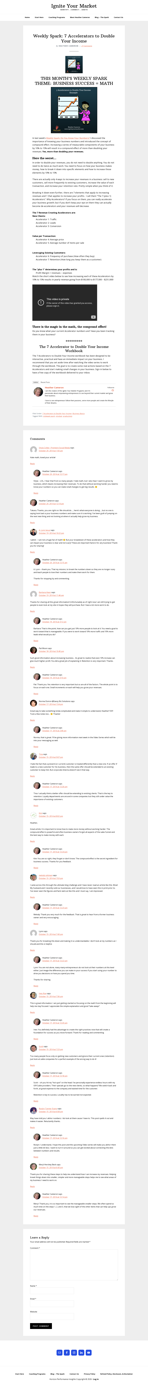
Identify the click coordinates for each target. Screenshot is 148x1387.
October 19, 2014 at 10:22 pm (51, 533)
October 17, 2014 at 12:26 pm (54, 786)
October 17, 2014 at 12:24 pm (54, 852)
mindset (59, 416)
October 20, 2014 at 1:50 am (51, 450)
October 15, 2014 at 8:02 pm (51, 816)
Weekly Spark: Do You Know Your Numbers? (68, 138)
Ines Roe (42, 993)
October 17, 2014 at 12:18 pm (54, 1076)
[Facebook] (112, 390)
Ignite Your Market (74, 6)
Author (36, 382)
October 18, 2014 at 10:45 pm (51, 651)
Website (33, 1311)
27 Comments (86, 46)
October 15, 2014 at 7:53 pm (51, 878)
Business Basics (78, 413)
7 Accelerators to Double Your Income (56, 413)
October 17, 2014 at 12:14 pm (54, 1197)
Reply (32, 463)
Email (33, 1299)
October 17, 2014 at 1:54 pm (51, 704)
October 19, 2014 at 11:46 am (51, 595)
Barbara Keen (45, 592)
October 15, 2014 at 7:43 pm (51, 934)
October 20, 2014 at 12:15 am (54, 562)
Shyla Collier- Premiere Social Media (54, 447)
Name (33, 1286)
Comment (35, 1248)
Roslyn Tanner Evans (48, 1108)
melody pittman (45, 875)
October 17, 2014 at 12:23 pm (54, 908)
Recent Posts (45, 382)
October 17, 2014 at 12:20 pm (54, 1023)
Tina (41, 754)
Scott (41, 1046)
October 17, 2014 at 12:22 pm (54, 961)
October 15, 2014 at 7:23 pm (51, 1049)
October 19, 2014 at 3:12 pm (54, 622)
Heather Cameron (54, 387)
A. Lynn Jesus (44, 530)
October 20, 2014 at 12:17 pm (54, 474)
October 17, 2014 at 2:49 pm (54, 730)
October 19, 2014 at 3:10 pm (54, 678)
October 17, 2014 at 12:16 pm (54, 1138)
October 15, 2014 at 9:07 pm (51, 757)
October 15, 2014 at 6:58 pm (51, 1111)
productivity (67, 416)
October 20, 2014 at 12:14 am (51, 503)
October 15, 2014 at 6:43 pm (51, 1167)
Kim (40, 813)
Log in (96, 1379)
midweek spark (49, 416)
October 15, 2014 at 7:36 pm (51, 996)
